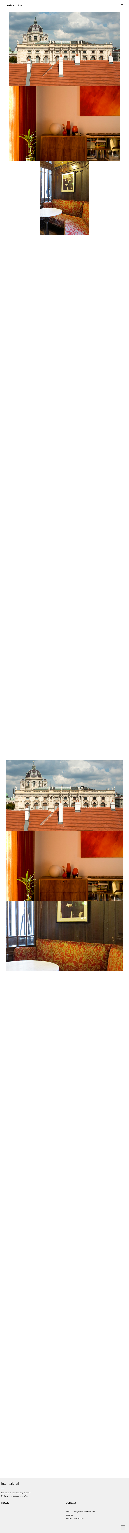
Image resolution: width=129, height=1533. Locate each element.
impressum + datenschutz (75, 1518)
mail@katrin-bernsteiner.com (84, 1512)
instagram (69, 1515)
